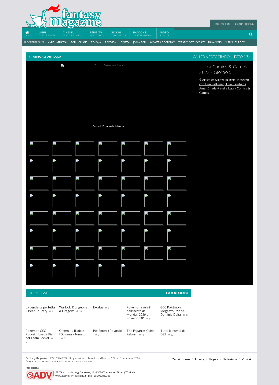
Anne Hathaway (57, 42)
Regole (213, 359)
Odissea (125, 42)
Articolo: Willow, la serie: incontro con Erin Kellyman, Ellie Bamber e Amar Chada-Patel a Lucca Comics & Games (224, 86)
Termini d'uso (181, 359)
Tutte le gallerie (177, 293)
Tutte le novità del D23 (173, 332)
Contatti (247, 359)
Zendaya (96, 42)
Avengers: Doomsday (162, 42)
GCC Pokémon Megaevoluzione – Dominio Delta (174, 311)
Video (165, 33)
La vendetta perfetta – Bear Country (40, 309)
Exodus (101, 307)
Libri (47, 33)
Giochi (118, 33)
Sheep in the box (235, 42)
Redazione (230, 359)
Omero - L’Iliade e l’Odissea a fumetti (72, 334)
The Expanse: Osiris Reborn (140, 332)
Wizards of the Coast (191, 42)
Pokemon (111, 42)
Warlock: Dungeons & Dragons (73, 309)
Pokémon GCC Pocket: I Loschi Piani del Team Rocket (40, 336)
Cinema (73, 33)
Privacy (199, 359)
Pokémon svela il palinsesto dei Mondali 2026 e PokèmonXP (139, 312)
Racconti (143, 33)
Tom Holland (79, 42)
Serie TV (97, 33)
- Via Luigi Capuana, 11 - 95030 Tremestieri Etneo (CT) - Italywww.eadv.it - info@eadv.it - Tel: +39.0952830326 (95, 374)
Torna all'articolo (45, 56)
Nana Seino (215, 42)
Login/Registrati (244, 23)
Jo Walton (139, 42)
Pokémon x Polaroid (107, 332)
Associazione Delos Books (49, 361)
